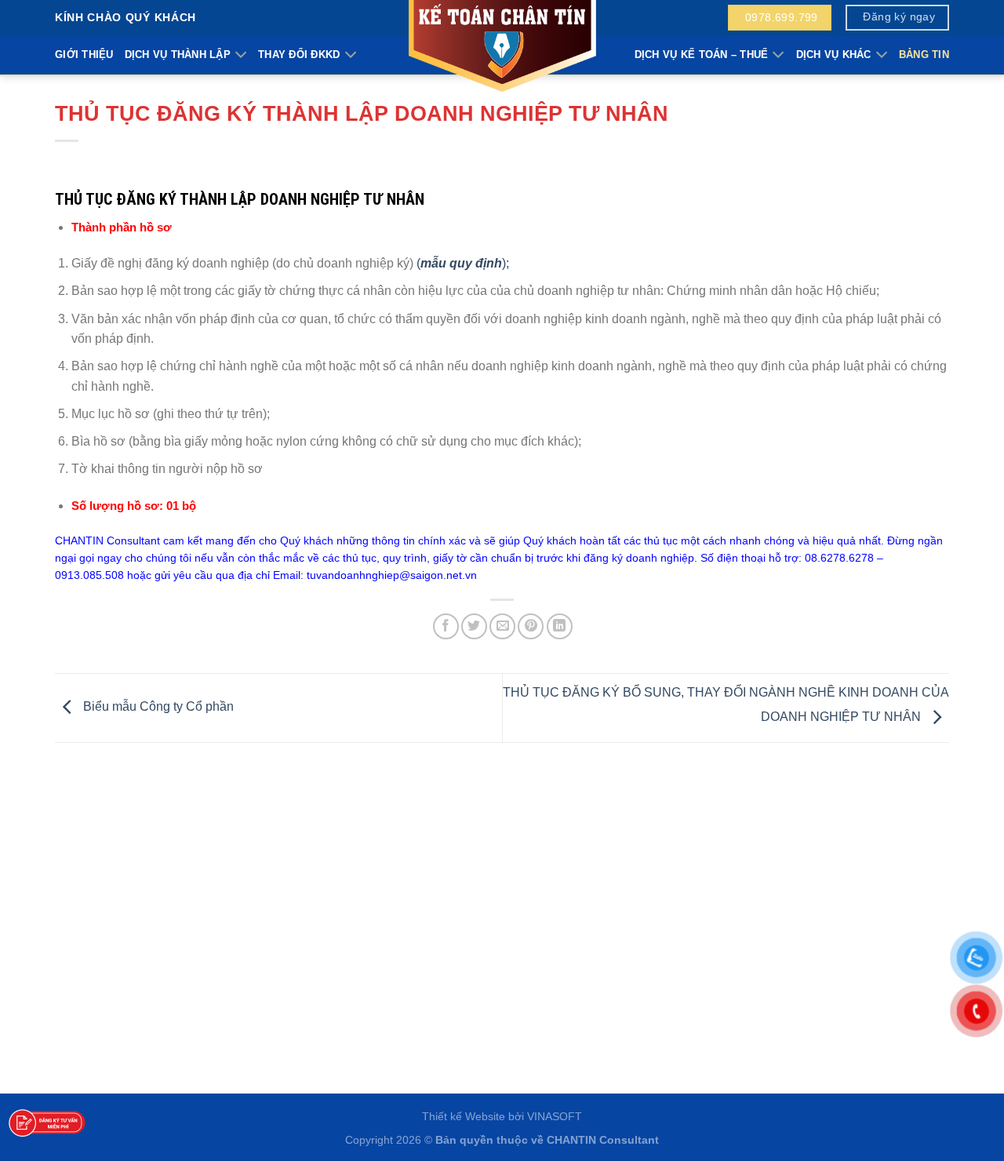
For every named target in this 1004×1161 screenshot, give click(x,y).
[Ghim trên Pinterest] (531, 626)
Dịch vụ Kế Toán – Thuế (702, 54)
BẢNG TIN (924, 54)
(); (463, 263)
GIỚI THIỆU (84, 54)
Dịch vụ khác (833, 54)
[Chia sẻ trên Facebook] (446, 626)
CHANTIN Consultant (603, 1140)
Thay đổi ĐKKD (299, 54)
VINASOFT (554, 1116)
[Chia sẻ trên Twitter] (474, 626)
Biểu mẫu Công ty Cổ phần (157, 707)
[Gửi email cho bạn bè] (502, 626)
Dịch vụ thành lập (178, 54)
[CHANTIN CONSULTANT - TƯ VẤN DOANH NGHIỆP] (502, 47)
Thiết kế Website (463, 1116)
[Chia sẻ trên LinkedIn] (560, 626)
